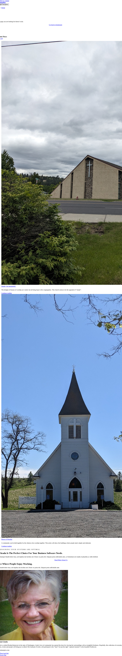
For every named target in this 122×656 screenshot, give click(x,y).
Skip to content (4, 1)
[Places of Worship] (57, 416)
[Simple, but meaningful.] (57, 163)
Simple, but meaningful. (8, 286)
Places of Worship (6, 539)
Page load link (4, 653)
